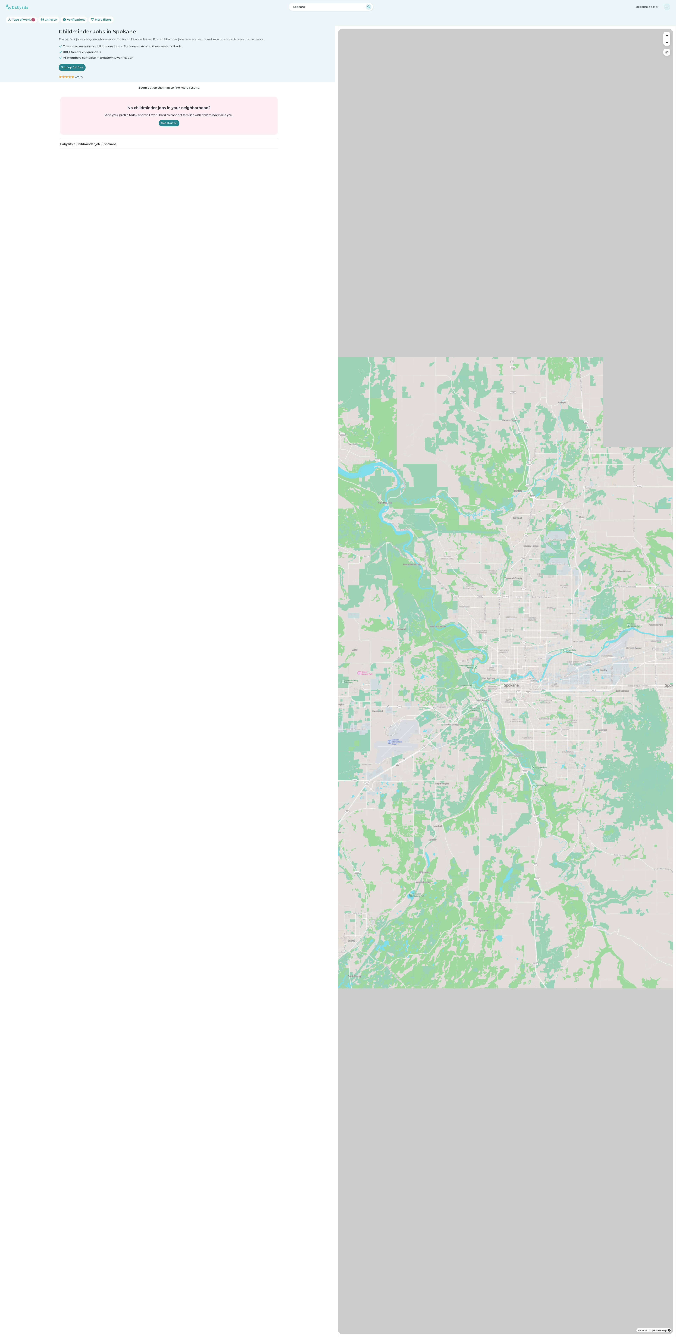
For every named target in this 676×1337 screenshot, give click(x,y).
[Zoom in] (666, 35)
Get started (169, 123)
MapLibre (642, 1330)
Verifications (75, 19)
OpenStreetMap (658, 1330)
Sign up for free (72, 67)
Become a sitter (647, 6)
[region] (505, 681)
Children (50, 19)
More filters (102, 19)
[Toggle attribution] (669, 1330)
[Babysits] (17, 7)
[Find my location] (666, 52)
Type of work (22, 19)
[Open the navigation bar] (667, 7)
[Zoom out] (666, 42)
